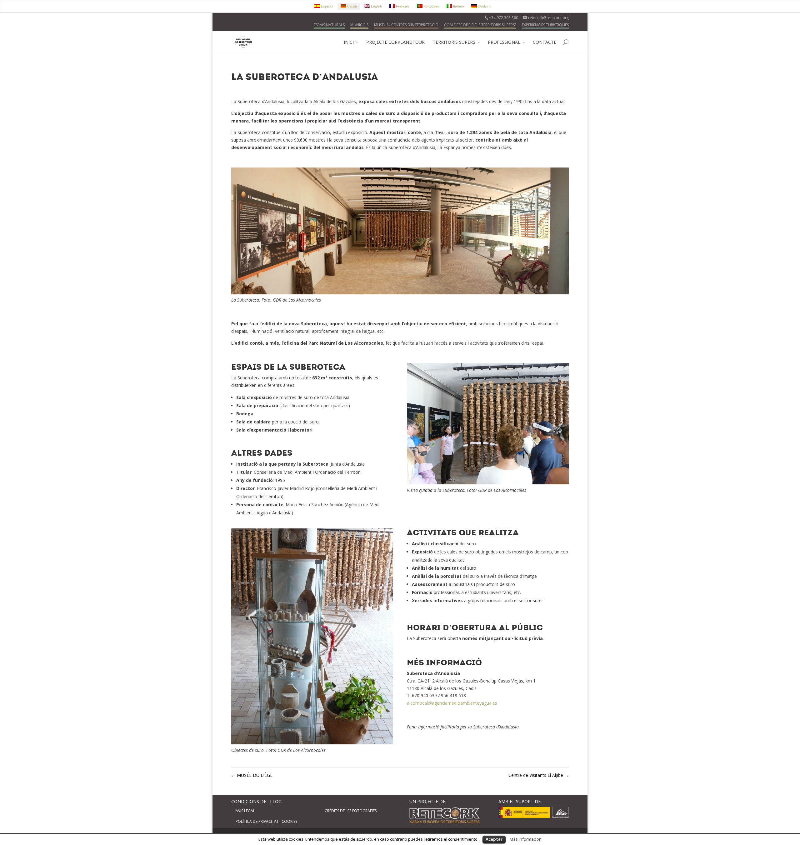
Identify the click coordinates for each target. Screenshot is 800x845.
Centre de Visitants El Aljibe (538, 775)
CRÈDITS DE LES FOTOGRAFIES (351, 810)
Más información (526, 839)
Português (430, 6)
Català (351, 6)
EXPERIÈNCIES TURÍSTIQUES (545, 25)
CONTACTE (544, 42)
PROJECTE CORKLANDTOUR (395, 42)
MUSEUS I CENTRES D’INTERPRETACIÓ (406, 25)
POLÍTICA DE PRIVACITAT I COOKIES (266, 821)
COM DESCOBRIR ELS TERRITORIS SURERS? (480, 25)
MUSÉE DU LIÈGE (251, 775)
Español (326, 6)
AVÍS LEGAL (245, 810)
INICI (349, 42)
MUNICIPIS (359, 25)
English (376, 6)
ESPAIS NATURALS (329, 25)
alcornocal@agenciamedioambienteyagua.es (452, 703)
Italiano (458, 6)
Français (402, 6)
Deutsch (484, 6)
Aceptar (494, 839)
